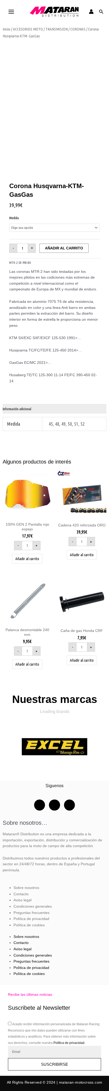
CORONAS (77, 29)
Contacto (21, 894)
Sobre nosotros (26, 888)
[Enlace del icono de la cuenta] (91, 11)
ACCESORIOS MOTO (28, 29)
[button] (101, 11)
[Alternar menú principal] (11, 11)
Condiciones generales (32, 906)
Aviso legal (22, 900)
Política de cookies (29, 925)
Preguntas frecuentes (31, 913)
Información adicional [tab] (17, 409)
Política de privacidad (31, 919)
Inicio (6, 29)
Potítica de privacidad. (69, 1043)
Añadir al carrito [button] (27, 558)
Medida (14, 218)
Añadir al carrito (64, 248)
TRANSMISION (57, 29)
